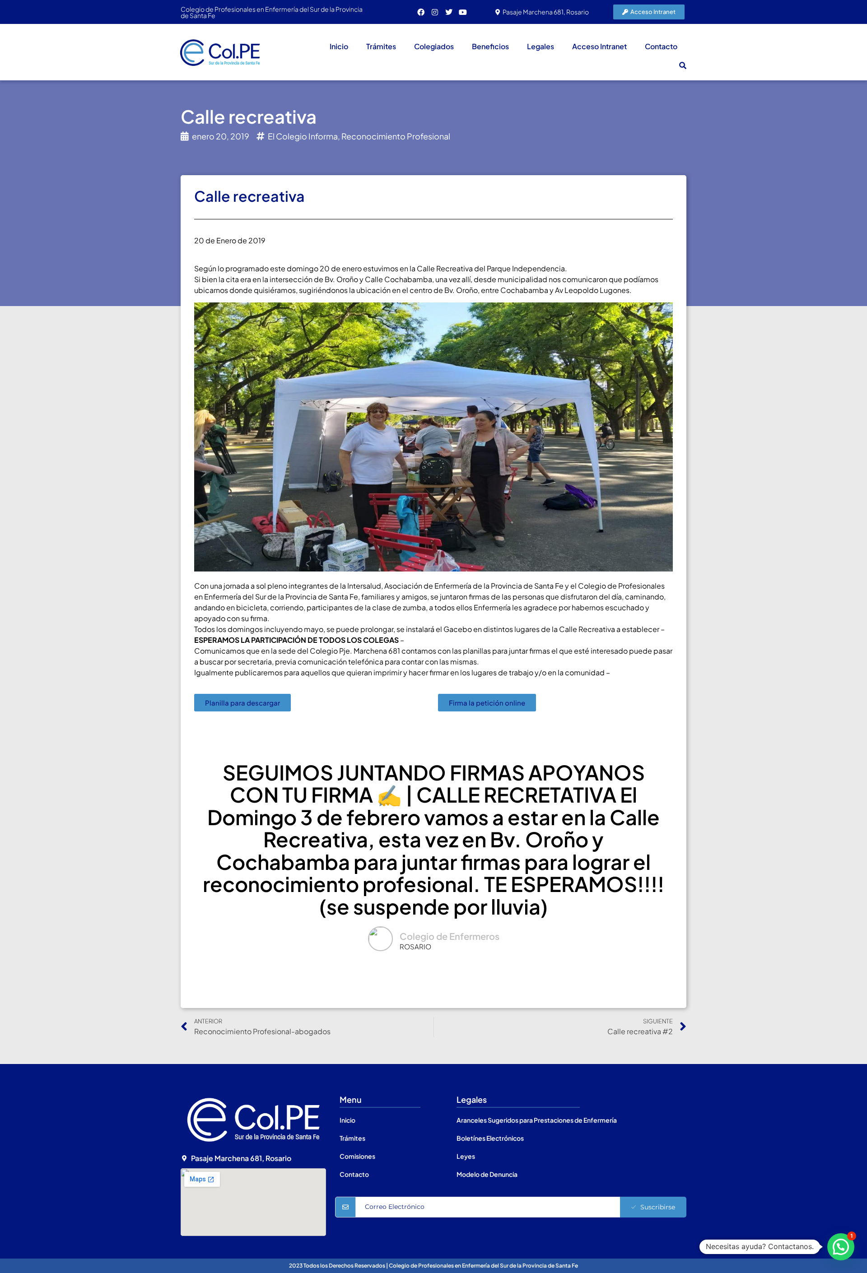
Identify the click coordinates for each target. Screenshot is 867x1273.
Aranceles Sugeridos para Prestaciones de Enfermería (537, 1120)
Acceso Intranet (599, 46)
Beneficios (490, 46)
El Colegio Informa (303, 136)
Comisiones (357, 1156)
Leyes (466, 1156)
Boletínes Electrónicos (490, 1138)
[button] (682, 65)
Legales (540, 46)
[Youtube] (462, 12)
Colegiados (434, 46)
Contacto (661, 46)
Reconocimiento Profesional (395, 136)
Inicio (339, 46)
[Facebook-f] (420, 12)
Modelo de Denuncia (487, 1174)
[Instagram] (434, 12)
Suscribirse (657, 1207)
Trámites (381, 46)
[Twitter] (448, 12)
